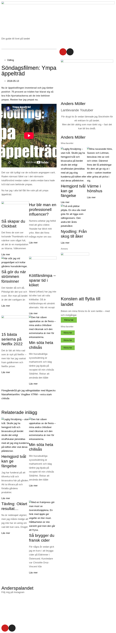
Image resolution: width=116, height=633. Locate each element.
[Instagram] (70, 51)
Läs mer (5, 254)
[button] (29, 49)
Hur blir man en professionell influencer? (42, 209)
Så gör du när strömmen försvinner (13, 277)
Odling (10, 60)
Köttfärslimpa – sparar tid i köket (42, 280)
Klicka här (68, 320)
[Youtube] (62, 51)
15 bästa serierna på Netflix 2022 (12, 339)
